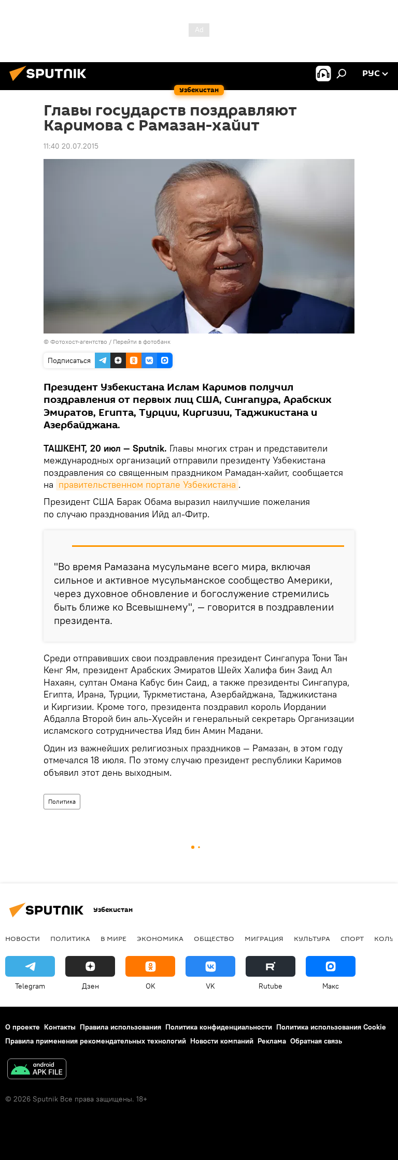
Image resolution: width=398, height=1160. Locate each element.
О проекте (22, 1027)
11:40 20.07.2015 (71, 146)
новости (22, 938)
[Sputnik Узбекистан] (50, 82)
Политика (62, 801)
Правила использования (120, 1027)
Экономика (160, 938)
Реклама (272, 1041)
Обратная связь (316, 1041)
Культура (312, 938)
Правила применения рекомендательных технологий (95, 1041)
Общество (214, 938)
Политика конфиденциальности (218, 1027)
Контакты (60, 1027)
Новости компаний (221, 1041)
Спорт (352, 938)
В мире (113, 938)
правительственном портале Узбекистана (147, 484)
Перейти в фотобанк (141, 341)
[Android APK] (37, 1070)
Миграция (264, 938)
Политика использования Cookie (331, 1027)
